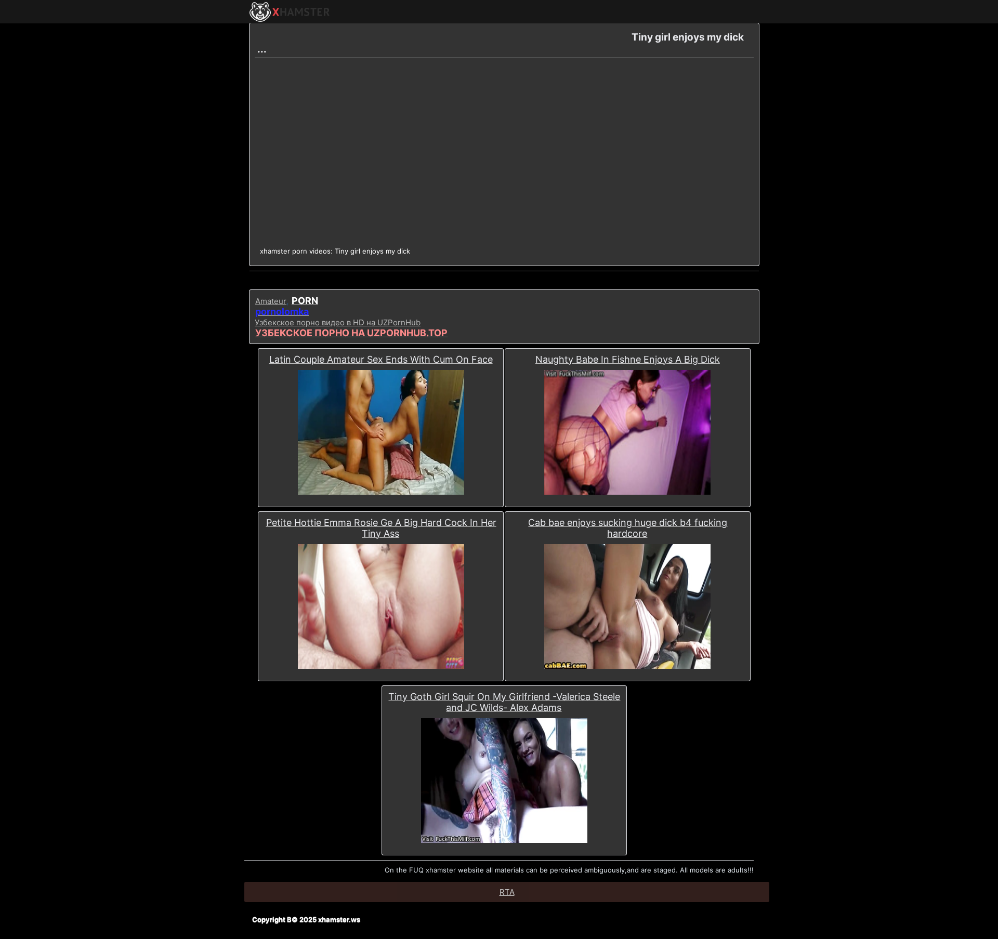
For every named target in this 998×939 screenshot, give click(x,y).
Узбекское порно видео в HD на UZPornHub (338, 322)
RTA (507, 892)
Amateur (270, 301)
